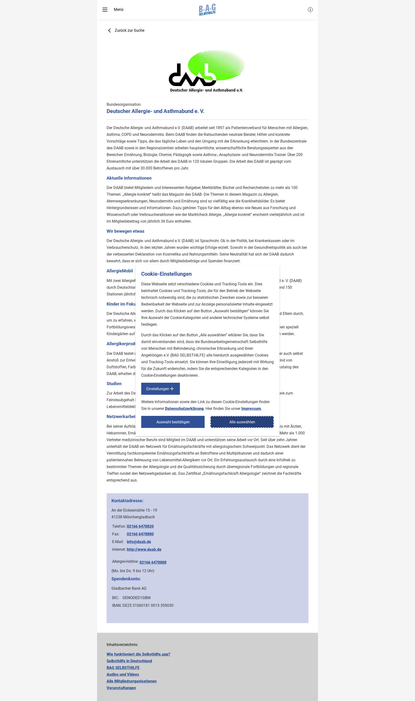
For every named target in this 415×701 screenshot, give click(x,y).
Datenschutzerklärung (184, 408)
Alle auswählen (242, 422)
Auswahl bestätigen (173, 422)
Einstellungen (157, 389)
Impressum (251, 408)
